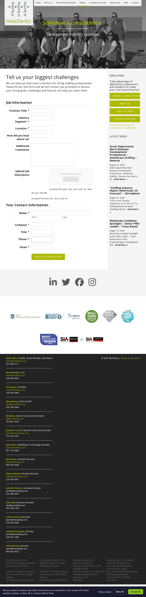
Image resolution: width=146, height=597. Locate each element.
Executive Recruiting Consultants (21, 563)
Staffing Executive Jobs (83, 560)
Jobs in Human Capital (117, 568)
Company (22, 225)
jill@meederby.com (15, 418)
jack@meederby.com (15, 447)
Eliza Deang (12, 401)
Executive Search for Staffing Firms (89, 571)
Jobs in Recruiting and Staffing (53, 580)
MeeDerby (78, 580)
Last (65, 217)
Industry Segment (22, 119)
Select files (70, 179)
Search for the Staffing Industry (53, 571)
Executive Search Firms (16, 560)
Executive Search (81, 577)
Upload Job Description (21, 173)
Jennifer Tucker (14, 430)
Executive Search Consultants (120, 560)
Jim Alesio (11, 459)
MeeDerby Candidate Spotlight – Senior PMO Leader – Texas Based (124, 223)
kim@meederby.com (15, 375)
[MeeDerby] (19, 12)
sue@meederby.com (15, 389)
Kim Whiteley (13, 372)
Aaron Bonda (12, 545)
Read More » (120, 179)
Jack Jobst (11, 444)
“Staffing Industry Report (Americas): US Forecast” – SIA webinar (125, 190)
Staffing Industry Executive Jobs (20, 580)
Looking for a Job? (97, 3)
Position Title (19, 110)
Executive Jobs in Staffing (118, 577)
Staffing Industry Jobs (49, 565)
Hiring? (82, 3)
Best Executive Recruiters (17, 565)
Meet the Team (125, 111)
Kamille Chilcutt (14, 488)
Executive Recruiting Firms (119, 563)
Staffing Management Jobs (85, 574)
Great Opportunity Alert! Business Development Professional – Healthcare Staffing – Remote (123, 153)
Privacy (124, 358)
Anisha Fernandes (15, 531)
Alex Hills (10, 502)
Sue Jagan (11, 387)
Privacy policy (104, 591)
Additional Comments (22, 147)
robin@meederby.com (16, 361)
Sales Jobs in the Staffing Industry (122, 571)
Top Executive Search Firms (52, 560)
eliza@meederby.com (16, 404)
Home (38, 3)
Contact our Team (125, 119)
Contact (136, 3)
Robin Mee (11, 358)
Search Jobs (115, 3)
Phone (24, 239)
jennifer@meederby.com (17, 433)
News (126, 3)
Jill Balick (10, 415)
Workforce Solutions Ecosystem (21, 571)
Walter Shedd (13, 473)
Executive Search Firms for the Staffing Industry (87, 567)
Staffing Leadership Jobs (118, 574)
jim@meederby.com (15, 462)
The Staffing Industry (66, 3)
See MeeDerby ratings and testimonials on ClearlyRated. (123, 126)
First (34, 217)
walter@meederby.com (16, 476)
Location (22, 128)
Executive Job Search (82, 563)
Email (24, 247)
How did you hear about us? (18, 137)
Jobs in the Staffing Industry (119, 565)
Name (24, 213)
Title (25, 232)
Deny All (120, 591)
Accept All (136, 591)
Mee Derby (112, 580)
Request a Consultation (126, 95)
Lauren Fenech (13, 517)
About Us (48, 3)
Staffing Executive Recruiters (52, 563)
